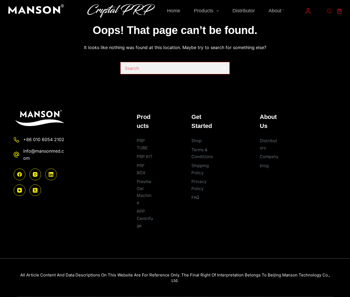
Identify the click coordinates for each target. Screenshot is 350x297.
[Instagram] (35, 174)
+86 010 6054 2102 (43, 139)
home (173, 10)
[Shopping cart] (339, 11)
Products (203, 10)
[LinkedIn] (51, 174)
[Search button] (223, 68)
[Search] (329, 11)
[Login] (308, 11)
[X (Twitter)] (35, 190)
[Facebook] (19, 174)
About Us (279, 10)
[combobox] (169, 68)
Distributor (243, 10)
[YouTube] (19, 190)
